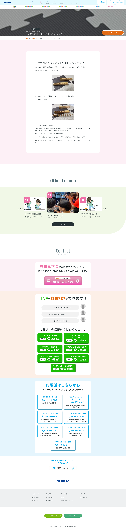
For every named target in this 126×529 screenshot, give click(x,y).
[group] (35, 208)
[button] (21, 209)
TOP (28, 38)
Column (34, 38)
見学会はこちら (112, 32)
